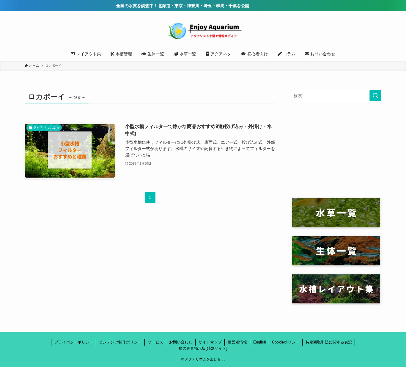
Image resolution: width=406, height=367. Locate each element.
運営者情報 (237, 342)
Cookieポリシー (285, 342)
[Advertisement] (336, 149)
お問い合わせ (180, 342)
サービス (155, 342)
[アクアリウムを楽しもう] (203, 30)
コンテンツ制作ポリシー (120, 342)
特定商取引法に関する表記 (329, 342)
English (259, 342)
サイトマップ (210, 342)
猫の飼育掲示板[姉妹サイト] (203, 348)
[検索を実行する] (375, 95)
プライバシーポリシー (73, 342)
